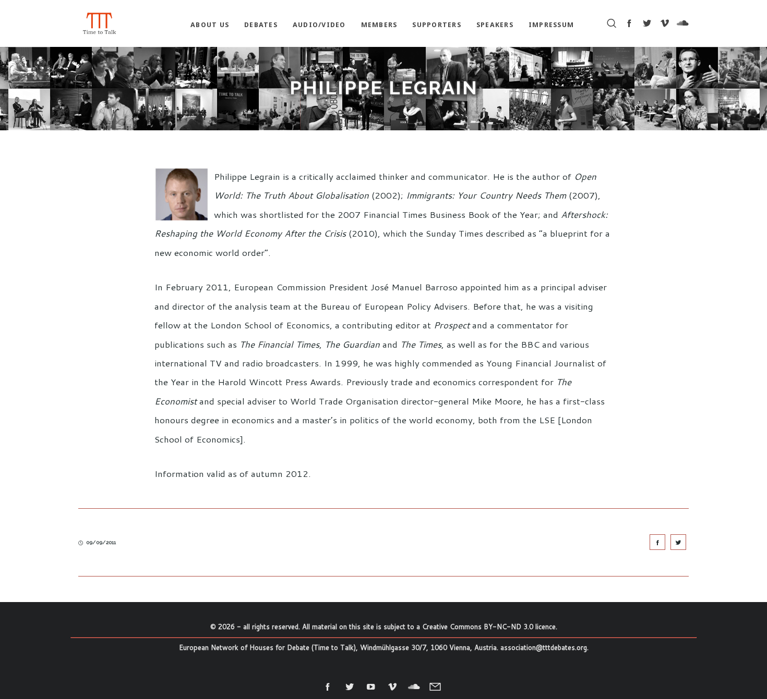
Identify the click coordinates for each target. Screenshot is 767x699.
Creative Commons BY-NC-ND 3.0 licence (489, 626)
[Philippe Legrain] (657, 542)
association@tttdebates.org (543, 647)
